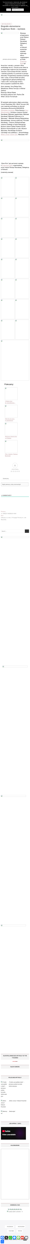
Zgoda (8, 10)
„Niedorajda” (12, 1111)
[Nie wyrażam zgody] (28, 6)
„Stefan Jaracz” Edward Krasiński (17, 1101)
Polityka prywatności (17, 10)
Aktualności (6, 24)
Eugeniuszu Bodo (7, 165)
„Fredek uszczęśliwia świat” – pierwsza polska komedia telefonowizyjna (16, 1084)
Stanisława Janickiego (7, 110)
